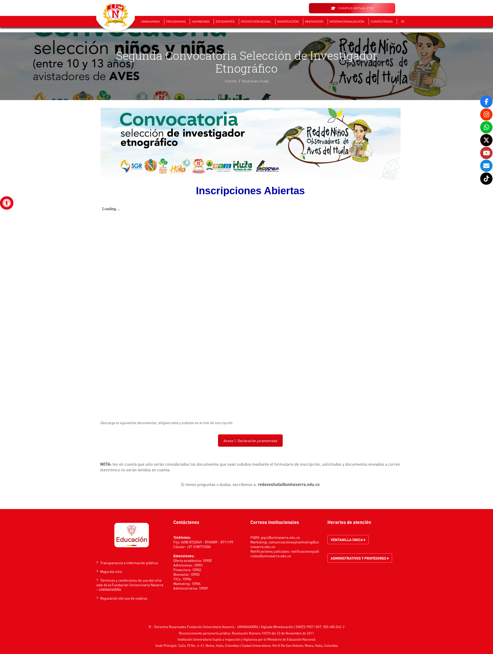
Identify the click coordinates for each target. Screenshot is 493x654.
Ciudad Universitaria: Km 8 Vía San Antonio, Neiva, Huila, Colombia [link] (289, 645)
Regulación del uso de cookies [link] (123, 598)
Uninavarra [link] (150, 21)
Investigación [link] (288, 21)
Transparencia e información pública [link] (129, 562)
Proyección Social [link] (256, 21)
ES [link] (402, 21)
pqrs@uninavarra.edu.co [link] (280, 537)
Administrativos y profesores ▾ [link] (360, 558)
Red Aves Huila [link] (255, 81)
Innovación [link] (314, 21)
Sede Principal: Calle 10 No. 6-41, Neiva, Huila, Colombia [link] (197, 645)
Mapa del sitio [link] (111, 571)
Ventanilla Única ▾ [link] (348, 539)
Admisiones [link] (201, 21)
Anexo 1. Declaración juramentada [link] (250, 440)
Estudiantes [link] (225, 21)
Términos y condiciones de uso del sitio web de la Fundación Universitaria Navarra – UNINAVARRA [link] (129, 585)
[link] (6, 203)
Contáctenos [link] (382, 21)
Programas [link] (176, 21)
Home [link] (230, 81)
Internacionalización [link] (347, 21)
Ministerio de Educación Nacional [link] (291, 639)
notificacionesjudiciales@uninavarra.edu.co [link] (284, 553)
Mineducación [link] (283, 626)
